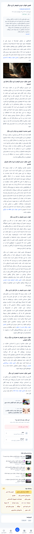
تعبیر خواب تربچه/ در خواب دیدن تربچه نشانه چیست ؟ (15, 474)
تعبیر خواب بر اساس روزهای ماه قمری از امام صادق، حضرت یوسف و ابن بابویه (15, 468)
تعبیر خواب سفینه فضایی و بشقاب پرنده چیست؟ (14, 456)
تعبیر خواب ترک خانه (19, 391)
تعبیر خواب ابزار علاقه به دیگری (12, 209)
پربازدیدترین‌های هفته (26, 453)
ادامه (27, 34)
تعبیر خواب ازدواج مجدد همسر (12, 280)
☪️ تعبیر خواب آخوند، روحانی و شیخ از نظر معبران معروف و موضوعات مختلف (15, 462)
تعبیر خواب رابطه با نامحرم (10, 58)
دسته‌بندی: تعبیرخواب (24, 9)
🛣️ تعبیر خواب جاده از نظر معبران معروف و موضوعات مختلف (15, 480)
